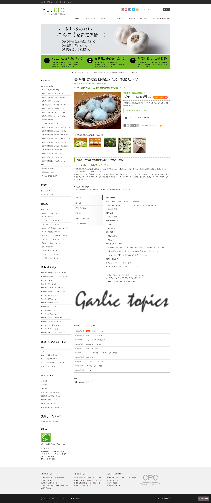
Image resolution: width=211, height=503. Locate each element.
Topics (43, 351)
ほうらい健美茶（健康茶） (50, 176)
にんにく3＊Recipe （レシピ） (51, 220)
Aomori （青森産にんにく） (101, 72)
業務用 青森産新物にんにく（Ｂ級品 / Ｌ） (125, 72)
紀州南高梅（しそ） (48, 172)
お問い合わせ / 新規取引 (161, 18)
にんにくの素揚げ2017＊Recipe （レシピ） (55, 228)
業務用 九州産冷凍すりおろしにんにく (54, 105)
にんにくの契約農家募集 (49, 359)
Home (77, 18)
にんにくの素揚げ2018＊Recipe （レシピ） (55, 232)
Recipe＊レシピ (46, 209)
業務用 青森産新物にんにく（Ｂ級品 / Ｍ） (55, 146)
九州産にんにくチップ (48, 485)
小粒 (98, 483)
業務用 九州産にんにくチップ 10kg (53, 116)
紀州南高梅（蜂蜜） (48, 168)
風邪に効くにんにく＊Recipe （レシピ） (54, 235)
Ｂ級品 (62, 478)
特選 (57, 478)
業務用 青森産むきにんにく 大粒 (52, 150)
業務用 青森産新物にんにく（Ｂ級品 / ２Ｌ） (56, 138)
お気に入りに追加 (150, 125)
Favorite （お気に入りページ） (51, 400)
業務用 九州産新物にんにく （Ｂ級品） (54, 97)
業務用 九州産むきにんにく (50, 101)
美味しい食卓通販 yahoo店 (50, 422)
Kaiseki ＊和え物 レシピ (48, 310)
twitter (128, 125)
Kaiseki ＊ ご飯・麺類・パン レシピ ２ (53, 325)
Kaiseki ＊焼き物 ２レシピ (49, 303)
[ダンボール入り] (124, 145)
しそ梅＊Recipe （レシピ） (50, 250)
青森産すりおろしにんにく (82, 485)
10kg (58, 485)
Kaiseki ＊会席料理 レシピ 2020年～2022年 (55, 276)
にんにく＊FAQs (46, 191)
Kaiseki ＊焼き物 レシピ (48, 299)
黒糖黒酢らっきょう (113, 485)
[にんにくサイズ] (95, 142)
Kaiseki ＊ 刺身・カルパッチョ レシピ (53, 291)
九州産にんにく (90, 18)
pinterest (134, 125)
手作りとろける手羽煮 (128, 478)
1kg (66, 485)
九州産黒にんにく (47, 120)
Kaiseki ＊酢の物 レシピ (48, 314)
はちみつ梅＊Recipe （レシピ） (52, 247)
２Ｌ (94, 478)
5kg (62, 485)
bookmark (137, 125)
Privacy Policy (75, 498)
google (131, 125)
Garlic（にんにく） (84, 72)
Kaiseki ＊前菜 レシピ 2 (48, 284)
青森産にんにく (106, 18)
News (43, 347)
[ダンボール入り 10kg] (139, 145)
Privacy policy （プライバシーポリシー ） (54, 407)
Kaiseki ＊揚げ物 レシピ (48, 306)
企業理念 (132, 18)
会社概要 (143, 18)
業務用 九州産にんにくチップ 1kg (53, 108)
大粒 (89, 483)
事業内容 (120, 18)
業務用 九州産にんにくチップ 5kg (53, 112)
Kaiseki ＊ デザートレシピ (49, 329)
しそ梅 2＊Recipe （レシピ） (51, 254)
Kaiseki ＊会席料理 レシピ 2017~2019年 (53, 273)
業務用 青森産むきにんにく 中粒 (52, 153)
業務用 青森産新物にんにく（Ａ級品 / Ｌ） (55, 131)
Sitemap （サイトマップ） (49, 403)
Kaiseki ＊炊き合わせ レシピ (50, 295)
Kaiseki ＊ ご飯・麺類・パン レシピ (52, 321)
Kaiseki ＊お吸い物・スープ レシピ (52, 288)
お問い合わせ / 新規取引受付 (50, 392)
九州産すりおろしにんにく (49, 483)
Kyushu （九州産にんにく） (51, 90)
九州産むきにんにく (47, 480)
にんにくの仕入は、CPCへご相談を (137, 111)
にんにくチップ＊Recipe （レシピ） (53, 239)
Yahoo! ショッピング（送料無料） (140, 117)
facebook (125, 125)
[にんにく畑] (110, 142)
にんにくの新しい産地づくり (50, 355)
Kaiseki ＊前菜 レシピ (48, 280)
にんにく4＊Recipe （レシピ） (51, 224)
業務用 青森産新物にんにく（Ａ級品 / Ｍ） (55, 135)
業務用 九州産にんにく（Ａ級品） (53, 93)
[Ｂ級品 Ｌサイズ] (80, 142)
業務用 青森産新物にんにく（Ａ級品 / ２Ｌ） (56, 127)
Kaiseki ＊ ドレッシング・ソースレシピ (53, 333)
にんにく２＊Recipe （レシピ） (52, 217)
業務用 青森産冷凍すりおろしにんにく (54, 161)
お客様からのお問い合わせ (49, 366)
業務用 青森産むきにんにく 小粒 (52, 157)
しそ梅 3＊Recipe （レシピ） (51, 258)
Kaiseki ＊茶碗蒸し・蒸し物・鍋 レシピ (53, 318)
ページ (164, 125)
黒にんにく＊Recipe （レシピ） (52, 243)
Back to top (203, 498)
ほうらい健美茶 (112, 483)
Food (43, 165)
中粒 (94, 483)
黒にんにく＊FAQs (47, 194)
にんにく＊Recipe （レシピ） (51, 213)
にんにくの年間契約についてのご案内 (53, 362)
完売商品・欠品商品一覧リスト (51, 396)
